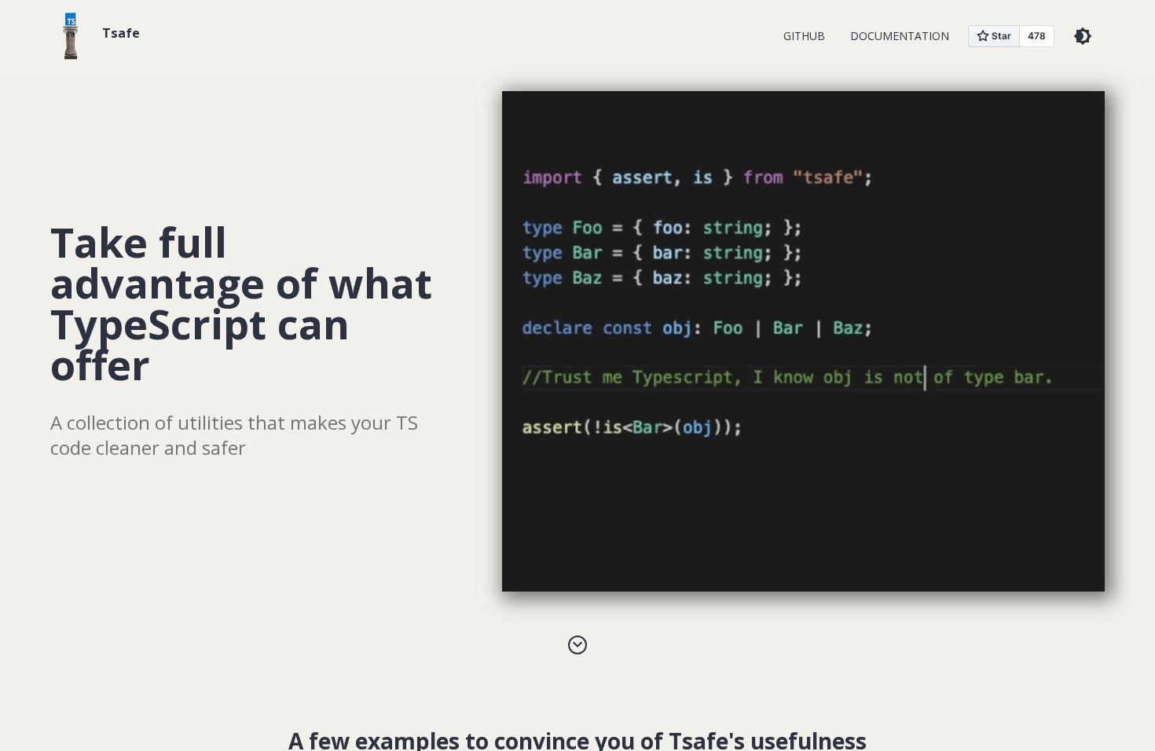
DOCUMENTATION (899, 35)
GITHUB (804, 35)
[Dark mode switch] (1082, 36)
